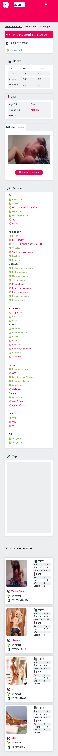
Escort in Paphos (13, 26)
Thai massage (18, 280)
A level (15, 203)
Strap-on (16, 344)
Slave (14, 340)
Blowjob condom (20, 369)
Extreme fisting (19, 405)
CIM (14, 418)
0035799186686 (19, 43)
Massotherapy (19, 284)
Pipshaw (16, 256)
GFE (14, 373)
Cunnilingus (17, 385)
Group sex (17, 211)
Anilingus (16, 389)
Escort (15, 236)
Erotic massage (19, 272)
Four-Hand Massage (21, 288)
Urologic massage (20, 276)
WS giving (17, 438)
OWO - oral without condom (25, 207)
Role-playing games (21, 348)
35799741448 (19, 698)
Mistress (16, 328)
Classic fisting (18, 397)
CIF (13, 426)
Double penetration (21, 215)
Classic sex (17, 199)
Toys (14, 219)
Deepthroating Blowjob (23, 377)
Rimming (16, 260)
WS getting (17, 442)
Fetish (15, 223)
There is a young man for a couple (28, 244)
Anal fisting (17, 401)
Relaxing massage (20, 296)
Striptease (17, 312)
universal (16, 50)
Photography (18, 240)
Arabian (35, 110)
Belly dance (17, 316)
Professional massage (22, 268)
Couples (16, 248)
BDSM (15, 336)
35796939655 (19, 747)
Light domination (20, 332)
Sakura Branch (19, 300)
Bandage (16, 352)
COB (14, 422)
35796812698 (19, 649)
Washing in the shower (22, 252)
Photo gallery (17, 127)
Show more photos (29, 172)
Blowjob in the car (20, 381)
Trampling (17, 356)
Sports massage (20, 292)
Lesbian (16, 320)
